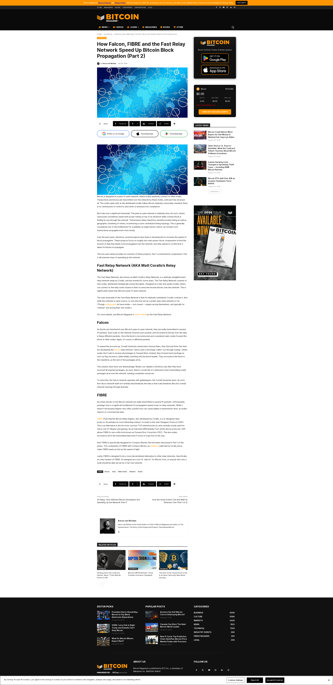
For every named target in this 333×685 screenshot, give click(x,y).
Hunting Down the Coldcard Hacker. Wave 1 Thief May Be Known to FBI (109, 575)
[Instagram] (234, 7)
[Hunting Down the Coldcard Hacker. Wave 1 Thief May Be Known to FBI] (111, 560)
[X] (119, 531)
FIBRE (100, 419)
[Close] (329, 680)
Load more (214, 191)
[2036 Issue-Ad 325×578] (215, 242)
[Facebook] (216, 7)
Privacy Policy (120, 3)
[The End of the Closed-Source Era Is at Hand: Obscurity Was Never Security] (173, 560)
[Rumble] (227, 7)
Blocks (107, 472)
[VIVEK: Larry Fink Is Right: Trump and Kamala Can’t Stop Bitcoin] (103, 628)
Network (132, 472)
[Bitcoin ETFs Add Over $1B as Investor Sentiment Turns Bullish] (200, 181)
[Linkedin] (230, 7)
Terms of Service (104, 3)
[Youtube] (223, 7)
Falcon (117, 349)
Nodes (140, 472)
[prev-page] (98, 584)
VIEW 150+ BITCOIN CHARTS (215, 112)
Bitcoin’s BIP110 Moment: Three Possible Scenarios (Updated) (140, 574)
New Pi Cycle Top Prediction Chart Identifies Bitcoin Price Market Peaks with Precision (173, 639)
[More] (174, 123)
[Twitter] (220, 7)
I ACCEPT (241, 3)
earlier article (140, 314)
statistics (154, 446)
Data (114, 472)
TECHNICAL (108, 34)
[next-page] (102, 584)
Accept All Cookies (275, 680)
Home (99, 34)
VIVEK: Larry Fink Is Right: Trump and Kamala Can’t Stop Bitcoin (123, 627)
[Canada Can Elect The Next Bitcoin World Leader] (151, 627)
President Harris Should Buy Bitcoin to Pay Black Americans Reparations (125, 614)
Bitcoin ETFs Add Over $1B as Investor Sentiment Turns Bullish (221, 181)
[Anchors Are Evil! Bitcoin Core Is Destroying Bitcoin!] (151, 615)
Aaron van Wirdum (109, 63)
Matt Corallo (122, 472)
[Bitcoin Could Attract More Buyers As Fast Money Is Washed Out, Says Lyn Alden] (200, 135)
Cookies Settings (235, 680)
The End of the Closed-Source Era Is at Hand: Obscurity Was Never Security (173, 575)
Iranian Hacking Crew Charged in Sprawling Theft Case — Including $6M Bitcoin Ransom (221, 166)
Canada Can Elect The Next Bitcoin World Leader (173, 625)
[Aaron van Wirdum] (98, 63)
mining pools (110, 304)
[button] (233, 27)
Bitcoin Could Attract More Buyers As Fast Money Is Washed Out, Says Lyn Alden (221, 134)
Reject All (255, 680)
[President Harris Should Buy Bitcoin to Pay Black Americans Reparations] (103, 615)
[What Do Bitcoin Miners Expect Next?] (103, 641)
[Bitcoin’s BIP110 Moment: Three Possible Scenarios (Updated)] (142, 560)
